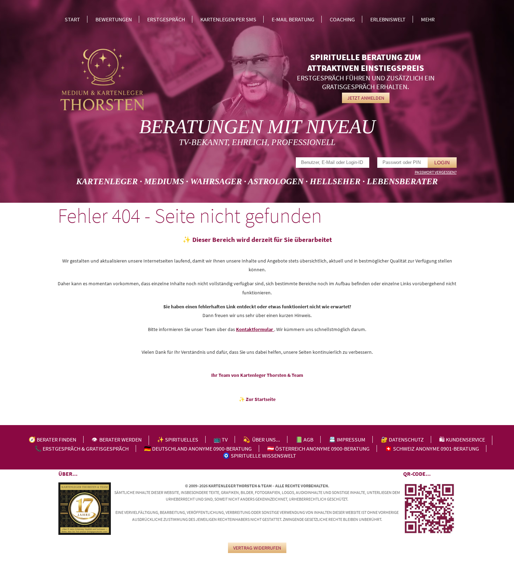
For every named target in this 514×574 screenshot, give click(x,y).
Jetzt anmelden (365, 98)
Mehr (428, 19)
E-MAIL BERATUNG (293, 19)
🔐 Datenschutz (402, 439)
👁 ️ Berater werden (117, 439)
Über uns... (266, 439)
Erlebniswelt (388, 19)
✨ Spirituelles (177, 439)
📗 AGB (304, 439)
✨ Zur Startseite (257, 399)
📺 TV (221, 439)
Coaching (342, 19)
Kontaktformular (255, 329)
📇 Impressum (347, 439)
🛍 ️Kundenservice (462, 439)
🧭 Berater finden (52, 439)
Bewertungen (113, 19)
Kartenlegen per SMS (228, 19)
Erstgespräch (166, 19)
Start (72, 19)
